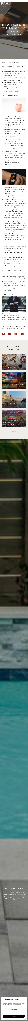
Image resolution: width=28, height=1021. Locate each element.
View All (14, 431)
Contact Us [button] (14, 907)
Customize (14, 1013)
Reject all (14, 1009)
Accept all (14, 1016)
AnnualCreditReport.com (12, 133)
